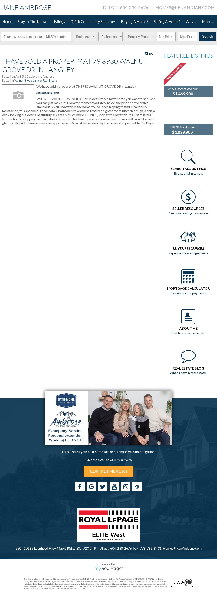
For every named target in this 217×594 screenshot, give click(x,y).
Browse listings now (188, 173)
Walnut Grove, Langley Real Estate (35, 80)
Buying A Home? (134, 21)
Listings (58, 21)
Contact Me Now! (108, 471)
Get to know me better (188, 333)
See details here (47, 92)
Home (7, 21)
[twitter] (102, 486)
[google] (91, 486)
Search (207, 36)
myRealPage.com (108, 569)
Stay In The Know (32, 21)
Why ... (191, 21)
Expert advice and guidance (188, 253)
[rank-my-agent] (137, 486)
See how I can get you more (188, 213)
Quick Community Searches (93, 21)
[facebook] (80, 486)
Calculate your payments (188, 293)
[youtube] (114, 486)
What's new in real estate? (188, 373)
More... (208, 21)
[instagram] (125, 486)
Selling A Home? (167, 21)
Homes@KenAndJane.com (185, 7)
